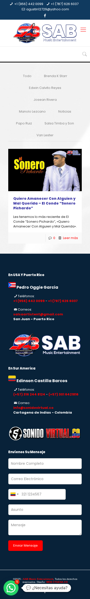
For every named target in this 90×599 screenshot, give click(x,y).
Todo (27, 76)
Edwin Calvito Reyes (45, 87)
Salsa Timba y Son (59, 123)
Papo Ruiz (24, 123)
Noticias (64, 111)
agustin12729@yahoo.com (47, 9)
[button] (11, 587)
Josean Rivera (45, 99)
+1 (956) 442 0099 (28, 4)
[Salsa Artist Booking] (45, 33)
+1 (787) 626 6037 (64, 4)
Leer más (70, 238)
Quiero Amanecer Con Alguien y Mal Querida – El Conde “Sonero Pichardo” (44, 203)
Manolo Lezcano (32, 111)
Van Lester (45, 135)
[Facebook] (45, 15)
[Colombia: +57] (14, 494)
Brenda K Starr (55, 76)
